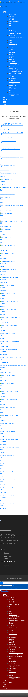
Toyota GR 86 (3, 508)
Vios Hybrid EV (3, 218)
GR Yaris (2, 298)
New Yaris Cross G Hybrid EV (6, 161)
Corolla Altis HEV (3, 452)
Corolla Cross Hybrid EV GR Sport (7, 194)
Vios (1, 468)
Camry (1, 202)
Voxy (1, 460)
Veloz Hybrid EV (3, 250)
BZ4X (1, 388)
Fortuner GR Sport (4, 346)
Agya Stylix (2, 314)
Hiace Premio (3, 444)
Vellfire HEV (2, 404)
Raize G (1, 242)
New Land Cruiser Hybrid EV (6, 137)
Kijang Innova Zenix (4, 362)
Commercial (3, 263)
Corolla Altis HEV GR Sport (5, 210)
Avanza (1, 412)
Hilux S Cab (2, 274)
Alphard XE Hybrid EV (4, 170)
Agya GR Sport (3, 306)
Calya (1, 428)
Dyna (1, 500)
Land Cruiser (3, 476)
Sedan (1, 199)
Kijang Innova (3, 420)
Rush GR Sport (3, 380)
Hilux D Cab (2, 266)
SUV (1, 126)
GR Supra (2, 436)
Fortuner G (2, 234)
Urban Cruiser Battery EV (5, 226)
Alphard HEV (2, 492)
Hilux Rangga (3, 290)
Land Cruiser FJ (3, 145)
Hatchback (2, 181)
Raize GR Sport (3, 258)
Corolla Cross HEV (4, 322)
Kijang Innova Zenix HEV (5, 372)
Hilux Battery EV (3, 282)
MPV (1, 166)
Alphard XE (2, 176)
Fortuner (2, 338)
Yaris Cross (2, 330)
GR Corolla (2, 184)
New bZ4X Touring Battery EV (6, 129)
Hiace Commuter (3, 354)
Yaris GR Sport (3, 396)
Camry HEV (2, 484)
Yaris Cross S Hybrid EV (5, 153)
